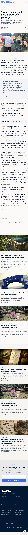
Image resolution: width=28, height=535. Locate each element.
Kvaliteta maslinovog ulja (6, 510)
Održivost (17, 504)
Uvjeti (13, 527)
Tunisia (21, 210)
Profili (3, 253)
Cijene (16, 499)
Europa (3, 367)
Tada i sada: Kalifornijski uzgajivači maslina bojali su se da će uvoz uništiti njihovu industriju (12, 441)
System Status (19, 527)
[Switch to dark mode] (21, 2)
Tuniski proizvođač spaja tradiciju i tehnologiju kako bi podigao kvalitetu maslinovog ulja (12, 257)
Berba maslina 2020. (6, 210)
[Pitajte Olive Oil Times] (24, 531)
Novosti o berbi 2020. (15, 121)
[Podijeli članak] (26, 27)
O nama (7, 525)
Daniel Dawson (7, 26)
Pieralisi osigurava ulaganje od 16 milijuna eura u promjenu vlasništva (14, 294)
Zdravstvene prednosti (5, 512)
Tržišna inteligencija (19, 510)
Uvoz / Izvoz (17, 502)
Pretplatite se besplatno (14, 480)
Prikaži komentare (14, 222)
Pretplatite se (13, 525)
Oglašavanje (19, 525)
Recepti (2, 516)
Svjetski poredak (18, 512)
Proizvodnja (15, 210)
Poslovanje (4, 8)
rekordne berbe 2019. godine (13, 59)
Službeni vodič (18, 514)
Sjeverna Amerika (5, 437)
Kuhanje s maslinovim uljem (6, 514)
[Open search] (19, 2)
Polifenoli (3, 499)
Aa (8, 28)
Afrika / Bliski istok (6, 323)
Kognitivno (3, 504)
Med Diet (3, 500)
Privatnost (8, 527)
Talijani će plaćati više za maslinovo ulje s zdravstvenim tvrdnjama (13, 370)
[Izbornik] (26, 2)
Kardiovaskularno (4, 502)
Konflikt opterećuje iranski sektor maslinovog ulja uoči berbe (11, 326)
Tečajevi (16, 516)
